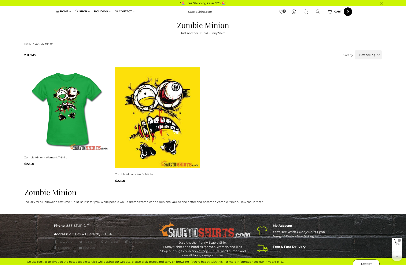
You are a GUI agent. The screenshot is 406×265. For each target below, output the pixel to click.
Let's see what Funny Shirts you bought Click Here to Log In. (299, 234)
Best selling (367, 54)
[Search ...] (306, 12)
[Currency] (294, 12)
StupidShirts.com (200, 11)
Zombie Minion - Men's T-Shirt (134, 174)
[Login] (318, 12)
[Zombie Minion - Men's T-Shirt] (157, 117)
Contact (125, 11)
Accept (366, 259)
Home (64, 11)
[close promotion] (382, 3)
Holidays (101, 11)
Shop (83, 11)
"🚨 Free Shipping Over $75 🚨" (203, 3)
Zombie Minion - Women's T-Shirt (45, 157)
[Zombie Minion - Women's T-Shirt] (66, 109)
